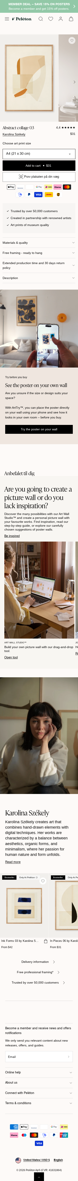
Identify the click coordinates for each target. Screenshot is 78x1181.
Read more (13, 862)
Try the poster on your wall (39, 429)
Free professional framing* (35, 972)
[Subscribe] (69, 1056)
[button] (7, 19)
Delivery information (35, 961)
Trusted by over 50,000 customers (35, 982)
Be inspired (12, 536)
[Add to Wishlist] (71, 40)
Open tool (11, 657)
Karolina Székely (14, 134)
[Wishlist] (51, 19)
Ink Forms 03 (20, 940)
